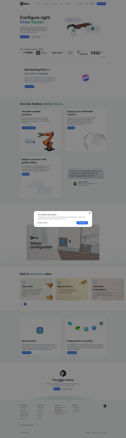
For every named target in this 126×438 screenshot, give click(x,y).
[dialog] (63, 219)
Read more (63, 219)
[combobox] (89, 213)
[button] (42, 223)
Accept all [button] (82, 222)
